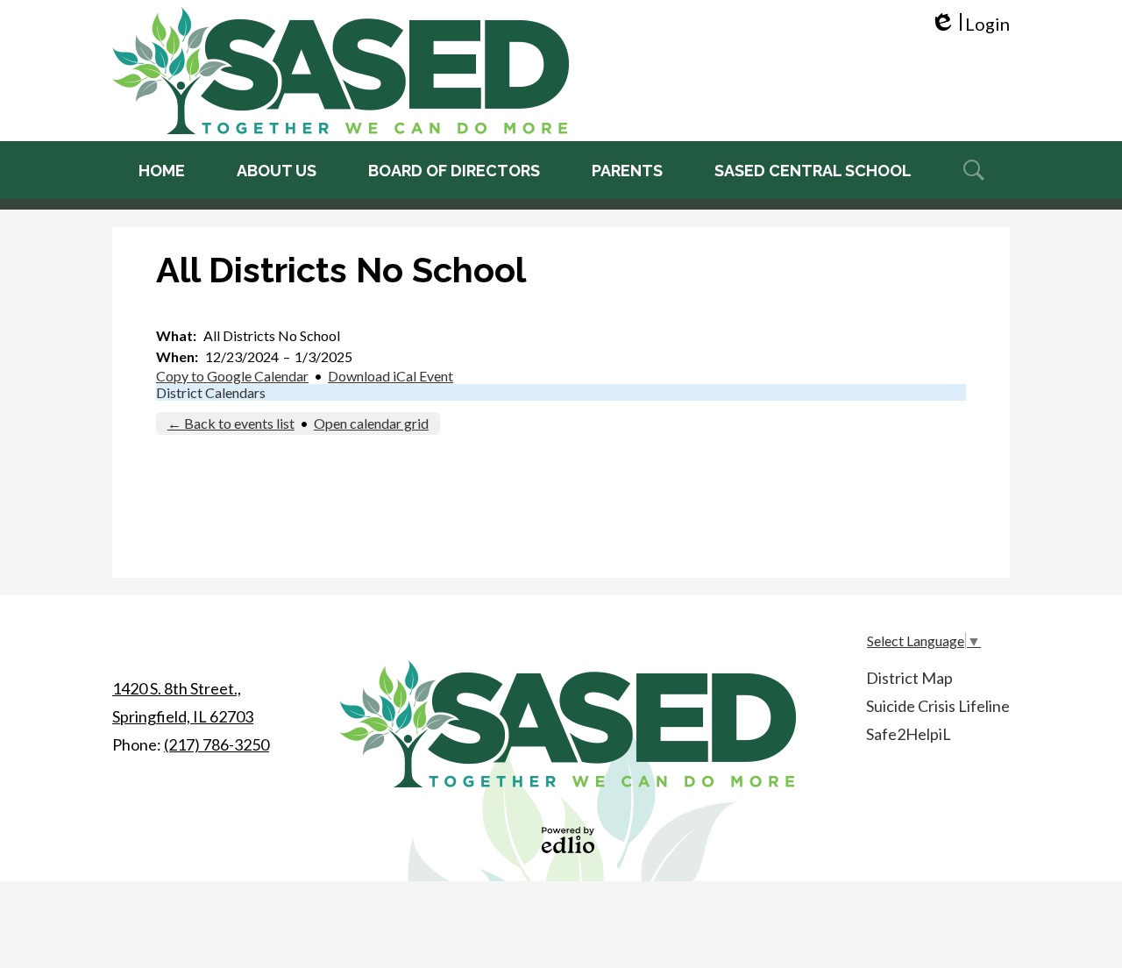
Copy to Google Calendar (232, 375)
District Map (909, 677)
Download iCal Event (390, 375)
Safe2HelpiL (908, 734)
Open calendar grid (371, 423)
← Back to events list (231, 423)
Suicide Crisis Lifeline (938, 705)
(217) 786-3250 (216, 744)
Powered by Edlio (568, 840)
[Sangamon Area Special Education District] (340, 70)
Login (970, 24)
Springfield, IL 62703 (182, 702)
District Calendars (211, 392)
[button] (276, 170)
